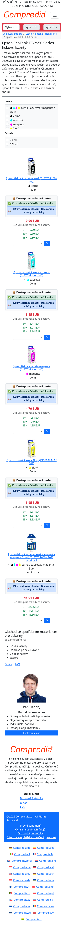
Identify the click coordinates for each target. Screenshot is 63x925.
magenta (18, 124)
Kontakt (51, 837)
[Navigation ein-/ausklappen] (54, 15)
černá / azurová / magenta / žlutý (32, 110)
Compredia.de (21, 847)
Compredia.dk (21, 880)
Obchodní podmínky (30, 833)
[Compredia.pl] (35, 893)
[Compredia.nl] (37, 861)
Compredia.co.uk (22, 860)
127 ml (14, 144)
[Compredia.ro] (35, 906)
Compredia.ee (22, 912)
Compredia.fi (21, 886)
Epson (29, 33)
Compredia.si (45, 899)
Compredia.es (45, 847)
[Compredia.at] (35, 867)
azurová (18, 120)
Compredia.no (45, 886)
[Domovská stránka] (31, 750)
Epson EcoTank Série (46, 33)
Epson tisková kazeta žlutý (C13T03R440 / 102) (31, 461)
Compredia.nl (47, 860)
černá (16, 116)
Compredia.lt (34, 919)
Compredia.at (45, 867)
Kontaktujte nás (31, 733)
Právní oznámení (30, 825)
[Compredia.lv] (35, 913)
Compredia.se (45, 880)
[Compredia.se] (35, 880)
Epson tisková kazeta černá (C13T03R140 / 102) (31, 180)
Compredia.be (22, 867)
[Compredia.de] (11, 848)
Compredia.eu (21, 873)
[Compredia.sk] (11, 906)
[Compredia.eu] (11, 874)
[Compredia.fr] (35, 854)
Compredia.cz (22, 899)
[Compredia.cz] (12, 900)
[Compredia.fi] (11, 887)
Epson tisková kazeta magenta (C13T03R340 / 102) (31, 367)
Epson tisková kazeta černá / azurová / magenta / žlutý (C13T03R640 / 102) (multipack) (31, 557)
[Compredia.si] (35, 900)
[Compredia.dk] (11, 880)
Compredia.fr (45, 854)
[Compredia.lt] (23, 919)
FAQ (17, 664)
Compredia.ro (45, 906)
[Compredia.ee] (11, 913)
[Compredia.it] (12, 854)
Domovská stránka (12, 33)
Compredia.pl (45, 893)
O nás (8, 664)
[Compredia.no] (34, 887)
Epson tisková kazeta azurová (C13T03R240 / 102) (31, 274)
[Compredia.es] (35, 848)
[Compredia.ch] (35, 874)
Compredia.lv (45, 912)
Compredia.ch (45, 873)
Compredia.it (22, 854)
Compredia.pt (22, 893)
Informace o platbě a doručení (25, 837)
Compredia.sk (21, 906)
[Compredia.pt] (11, 893)
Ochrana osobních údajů (30, 829)
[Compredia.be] (11, 867)
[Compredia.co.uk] (9, 861)
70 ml (13, 140)
